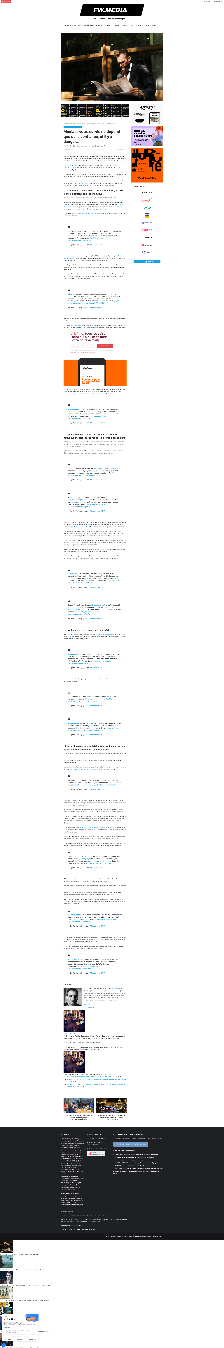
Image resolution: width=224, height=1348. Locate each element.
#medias (71, 303)
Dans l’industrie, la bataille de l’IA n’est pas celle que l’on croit (89, 1077)
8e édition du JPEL (71, 165)
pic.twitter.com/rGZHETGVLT (86, 583)
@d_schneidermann (76, 959)
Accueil (67, 123)
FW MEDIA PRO (89, 25)
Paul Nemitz (77, 213)
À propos (87, 1004)
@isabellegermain (98, 605)
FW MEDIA (118, 1154)
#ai (102, 238)
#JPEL (91, 785)
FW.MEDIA (71, 1138)
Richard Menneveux (81, 1221)
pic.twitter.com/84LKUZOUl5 (94, 730)
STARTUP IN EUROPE (120, 1168)
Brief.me (93, 325)
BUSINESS (66, 127)
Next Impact (78, 265)
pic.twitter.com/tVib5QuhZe (79, 418)
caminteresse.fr (83, 183)
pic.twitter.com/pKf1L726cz (93, 475)
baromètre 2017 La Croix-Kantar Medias (90, 827)
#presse (97, 238)
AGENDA (117, 25)
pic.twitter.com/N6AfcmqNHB (79, 969)
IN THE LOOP (99, 25)
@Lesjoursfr (90, 697)
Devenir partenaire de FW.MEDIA (96, 1138)
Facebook (103, 204)
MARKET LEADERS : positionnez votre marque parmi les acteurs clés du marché (96, 1079)
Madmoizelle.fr (78, 442)
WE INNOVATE (119, 1171)
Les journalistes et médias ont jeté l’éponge (89, 769)
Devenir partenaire (147, 262)
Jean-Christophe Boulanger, (106, 634)
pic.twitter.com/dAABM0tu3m (79, 240)
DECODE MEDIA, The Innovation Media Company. (138, 1236)
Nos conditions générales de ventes (71, 1225)
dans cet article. (89, 274)
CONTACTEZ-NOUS (150, 25)
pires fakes (69, 888)
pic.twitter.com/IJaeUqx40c (79, 507)
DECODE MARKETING (121, 1163)
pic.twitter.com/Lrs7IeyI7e (78, 663)
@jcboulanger (73, 654)
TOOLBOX (125, 25)
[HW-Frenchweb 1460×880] (147, 145)
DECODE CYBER (119, 1157)
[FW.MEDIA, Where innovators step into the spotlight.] (112, 13)
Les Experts (73, 123)
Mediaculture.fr (115, 988)
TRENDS (109, 25)
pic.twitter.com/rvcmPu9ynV (86, 701)
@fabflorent (112, 469)
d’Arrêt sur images (76, 325)
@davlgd (71, 294)
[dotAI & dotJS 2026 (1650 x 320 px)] (95, 110)
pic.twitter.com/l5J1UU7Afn (101, 863)
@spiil (101, 723)
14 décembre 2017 (97, 245)
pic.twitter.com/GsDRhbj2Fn (105, 785)
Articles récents (89, 1007)
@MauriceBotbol (74, 409)
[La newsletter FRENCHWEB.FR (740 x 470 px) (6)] (147, 124)
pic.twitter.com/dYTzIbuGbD (93, 303)
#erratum (78, 730)
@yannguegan (83, 785)
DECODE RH (118, 1160)
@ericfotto (72, 574)
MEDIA (79, 127)
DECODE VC (118, 1165)
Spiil (72, 167)
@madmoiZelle (99, 469)
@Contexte (90, 723)
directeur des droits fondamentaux (92, 213)
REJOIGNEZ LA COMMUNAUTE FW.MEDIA (131, 1144)
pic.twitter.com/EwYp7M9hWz (80, 614)
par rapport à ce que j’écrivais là (77, 527)
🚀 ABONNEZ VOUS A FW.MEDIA (213, 1)
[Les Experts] (74, 1031)
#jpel (92, 238)
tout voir (106, 1074)
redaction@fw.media (92, 1144)
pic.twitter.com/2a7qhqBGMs (79, 922)
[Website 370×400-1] (147, 182)
